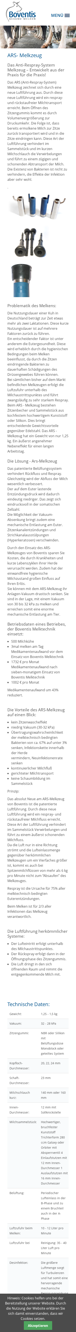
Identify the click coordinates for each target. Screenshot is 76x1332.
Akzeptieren (38, 1325)
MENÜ (57, 15)
